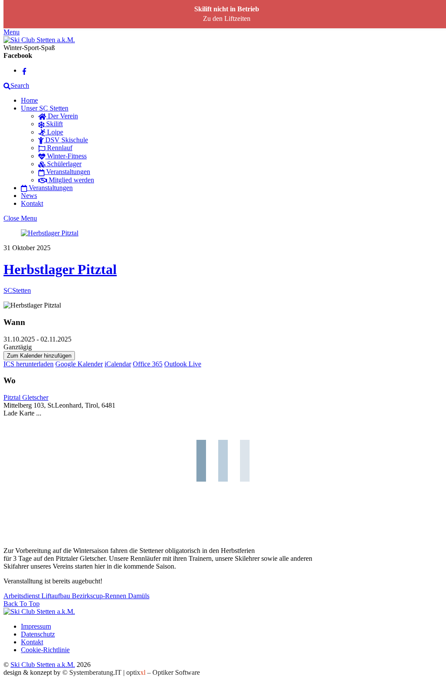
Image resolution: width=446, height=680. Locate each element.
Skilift (53, 123)
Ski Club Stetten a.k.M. (42, 664)
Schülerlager (63, 163)
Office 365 (147, 364)
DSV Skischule (66, 140)
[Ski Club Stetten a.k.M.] (39, 40)
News (29, 195)
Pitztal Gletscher (25, 397)
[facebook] (24, 70)
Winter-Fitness (66, 156)
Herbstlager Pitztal (60, 269)
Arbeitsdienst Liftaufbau (36, 596)
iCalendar (118, 364)
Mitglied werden (70, 180)
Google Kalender (79, 364)
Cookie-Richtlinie (45, 649)
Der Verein (62, 116)
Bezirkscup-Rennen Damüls (109, 596)
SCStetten (17, 290)
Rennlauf (58, 147)
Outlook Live (182, 364)
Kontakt (32, 203)
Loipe (54, 132)
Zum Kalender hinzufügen (39, 355)
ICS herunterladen (28, 364)
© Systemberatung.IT (92, 672)
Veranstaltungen (67, 171)
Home (29, 100)
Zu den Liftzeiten (226, 18)
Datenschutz (38, 634)
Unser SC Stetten (44, 108)
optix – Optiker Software (163, 672)
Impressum (36, 626)
